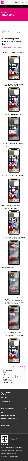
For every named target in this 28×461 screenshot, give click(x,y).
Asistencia (4, 12)
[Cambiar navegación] (23, 6)
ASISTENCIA (4, 6)
